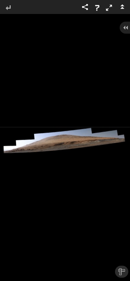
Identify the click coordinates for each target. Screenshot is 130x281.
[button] (109, 8)
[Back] (8, 8)
